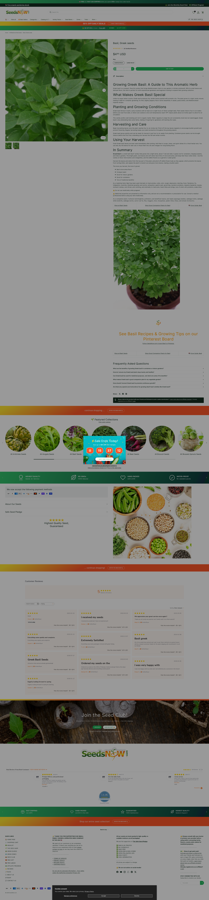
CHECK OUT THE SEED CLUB (117, 458)
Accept (103, 896)
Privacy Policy (89, 891)
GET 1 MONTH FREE (117, 463)
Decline (136, 896)
